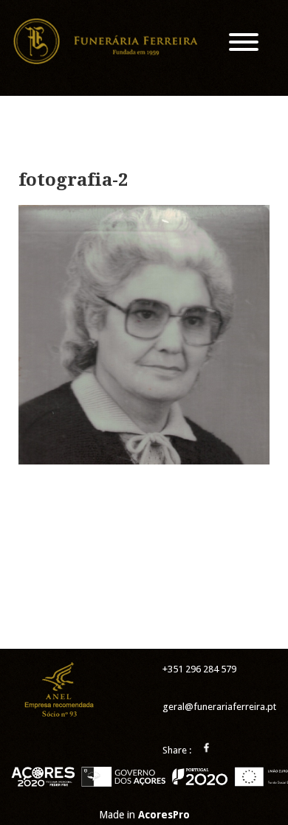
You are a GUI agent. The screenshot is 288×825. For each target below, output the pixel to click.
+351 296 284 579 (199, 669)
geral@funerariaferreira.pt (219, 706)
